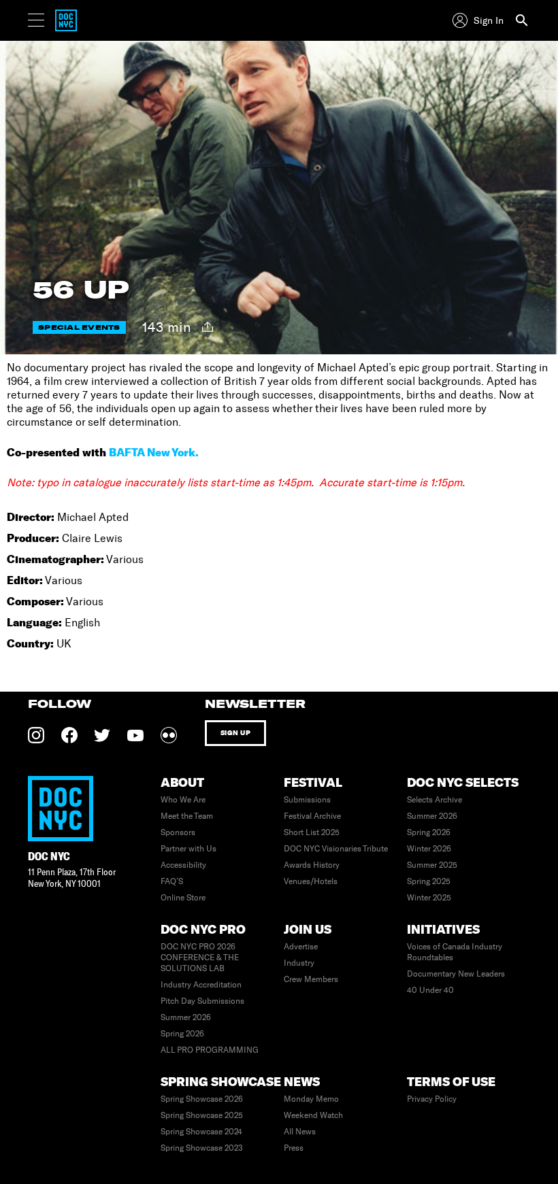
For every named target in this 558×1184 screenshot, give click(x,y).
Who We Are (183, 800)
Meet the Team (187, 816)
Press (293, 1148)
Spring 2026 (428, 832)
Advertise (301, 946)
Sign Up (235, 732)
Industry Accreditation (201, 985)
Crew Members (311, 979)
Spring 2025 (428, 881)
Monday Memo (311, 1099)
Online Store (183, 897)
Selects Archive (434, 800)
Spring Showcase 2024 (201, 1131)
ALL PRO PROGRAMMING (210, 1050)
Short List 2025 (312, 832)
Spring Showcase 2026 (202, 1099)
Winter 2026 (429, 848)
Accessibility (183, 865)
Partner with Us (188, 848)
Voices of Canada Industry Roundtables (454, 952)
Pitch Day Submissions (202, 1001)
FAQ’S (172, 881)
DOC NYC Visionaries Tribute (336, 848)
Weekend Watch (313, 1115)
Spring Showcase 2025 (202, 1115)
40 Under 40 (430, 990)
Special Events (79, 327)
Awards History (312, 865)
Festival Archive (312, 816)
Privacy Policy (432, 1099)
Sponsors (178, 832)
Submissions (307, 800)
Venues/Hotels (311, 881)
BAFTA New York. (154, 452)
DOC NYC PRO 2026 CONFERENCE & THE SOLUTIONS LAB (200, 957)
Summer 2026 (432, 816)
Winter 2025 (429, 897)
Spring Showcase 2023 (202, 1148)
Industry (299, 963)
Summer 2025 (432, 865)
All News (300, 1131)
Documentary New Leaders (456, 974)
